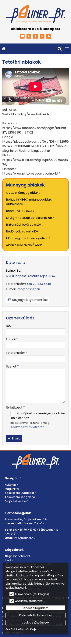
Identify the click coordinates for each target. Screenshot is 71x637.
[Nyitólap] (35, 14)
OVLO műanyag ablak (22, 192)
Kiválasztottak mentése (35, 615)
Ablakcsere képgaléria (20, 497)
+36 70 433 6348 (39, 284)
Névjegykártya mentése (29, 300)
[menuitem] (3, 48)
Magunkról (12, 489)
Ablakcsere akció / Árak (24, 245)
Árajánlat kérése (16, 501)
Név (10, 325)
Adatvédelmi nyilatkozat (27, 427)
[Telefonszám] (29, 36)
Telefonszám (16, 353)
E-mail (12, 339)
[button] (67, 48)
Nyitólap (10, 485)
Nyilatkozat (15, 407)
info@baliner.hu (28, 289)
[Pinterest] (42, 36)
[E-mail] (22, 36)
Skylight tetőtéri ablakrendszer (29, 218)
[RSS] (48, 36)
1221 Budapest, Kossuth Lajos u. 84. (30, 276)
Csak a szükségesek (35, 622)
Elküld (15, 438)
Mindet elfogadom (35, 608)
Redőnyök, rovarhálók (22, 231)
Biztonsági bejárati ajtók (23, 224)
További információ (19, 629)
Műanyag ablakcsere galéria (27, 238)
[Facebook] (35, 36)
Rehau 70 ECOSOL (19, 211)
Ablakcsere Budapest (19, 493)
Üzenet (12, 366)
